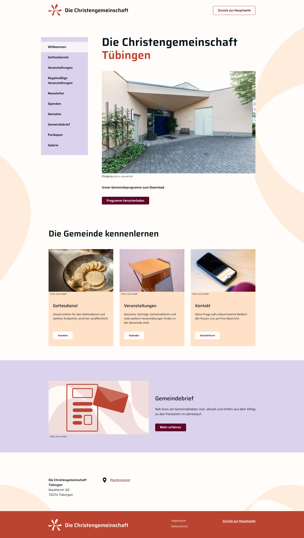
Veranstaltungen (60, 67)
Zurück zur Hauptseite (234, 10)
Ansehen (63, 335)
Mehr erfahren (170, 427)
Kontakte (54, 114)
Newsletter (56, 93)
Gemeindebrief (59, 124)
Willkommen (57, 46)
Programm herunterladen (125, 200)
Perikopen (55, 134)
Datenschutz (179, 526)
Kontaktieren (207, 335)
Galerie (53, 145)
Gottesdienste (58, 57)
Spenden (54, 103)
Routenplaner (120, 480)
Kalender (134, 335)
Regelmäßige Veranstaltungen (60, 80)
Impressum (178, 521)
